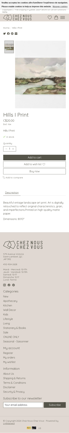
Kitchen (7, 305)
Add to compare (14, 177)
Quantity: (8, 143)
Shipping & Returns (14, 378)
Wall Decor (9, 310)
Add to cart (34, 157)
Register (8, 353)
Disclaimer (9, 387)
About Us (8, 373)
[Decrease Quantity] (6, 149)
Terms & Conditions (14, 382)
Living (6, 323)
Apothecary (10, 301)
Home (6, 28)
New (5, 296)
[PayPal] (29, 428)
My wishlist (9, 362)
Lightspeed (9, 423)
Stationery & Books (14, 328)
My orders (9, 357)
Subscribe (55, 404)
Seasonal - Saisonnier (16, 341)
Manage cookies (60, 6)
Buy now (35, 171)
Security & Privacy (14, 391)
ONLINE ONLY (11, 337)
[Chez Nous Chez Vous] (17, 17)
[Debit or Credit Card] (34, 428)
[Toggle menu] (62, 17)
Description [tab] (12, 192)
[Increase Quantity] (13, 149)
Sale (5, 332)
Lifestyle (8, 319)
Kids (5, 314)
